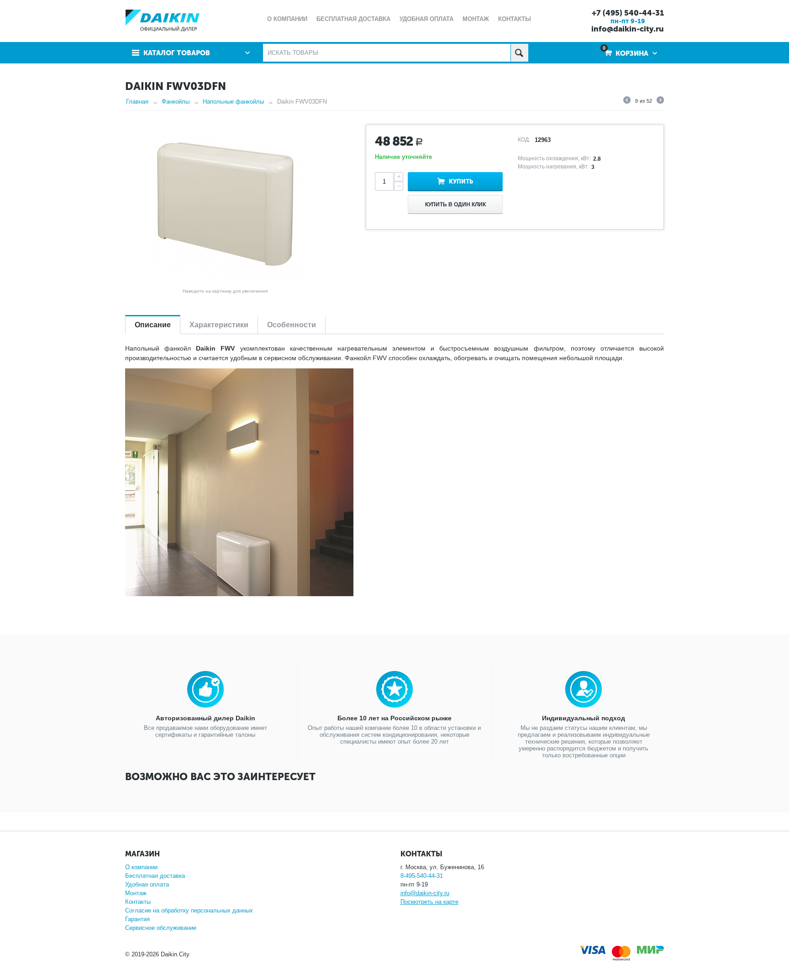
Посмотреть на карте (429, 901)
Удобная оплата (147, 884)
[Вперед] (660, 101)
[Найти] (519, 53)
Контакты (138, 901)
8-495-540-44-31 (421, 875)
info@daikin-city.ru (627, 28)
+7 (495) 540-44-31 (628, 12)
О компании (141, 867)
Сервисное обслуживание (160, 927)
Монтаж (136, 893)
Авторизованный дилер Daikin (205, 718)
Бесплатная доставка (155, 875)
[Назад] (627, 101)
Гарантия (137, 919)
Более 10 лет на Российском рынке (394, 718)
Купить (461, 181)
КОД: (524, 139)
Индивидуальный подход (583, 718)
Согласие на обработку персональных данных (189, 910)
